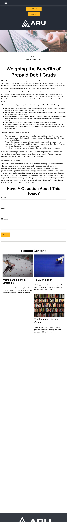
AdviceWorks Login (34, 9)
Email (3, 208)
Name (3, 198)
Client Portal (33, 14)
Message (4, 219)
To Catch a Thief (43, 279)
